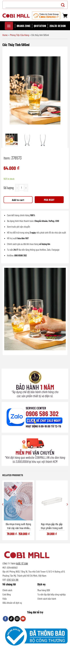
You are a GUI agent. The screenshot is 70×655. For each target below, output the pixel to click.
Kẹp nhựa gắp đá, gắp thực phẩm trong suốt (52, 526)
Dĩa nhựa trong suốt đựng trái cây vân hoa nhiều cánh (18, 526)
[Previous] (10, 90)
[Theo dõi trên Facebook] (5, 619)
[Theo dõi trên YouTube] (23, 619)
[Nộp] (64, 5)
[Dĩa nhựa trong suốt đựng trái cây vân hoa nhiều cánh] (18, 501)
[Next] (60, 90)
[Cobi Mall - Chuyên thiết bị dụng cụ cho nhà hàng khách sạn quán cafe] (16, 15)
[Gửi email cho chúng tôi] (17, 619)
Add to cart (18, 199)
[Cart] (65, 15)
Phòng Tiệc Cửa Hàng (19, 34)
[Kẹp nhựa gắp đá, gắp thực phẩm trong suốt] (51, 501)
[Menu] (9, 26)
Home (5, 34)
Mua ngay (49, 199)
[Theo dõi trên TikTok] (11, 619)
